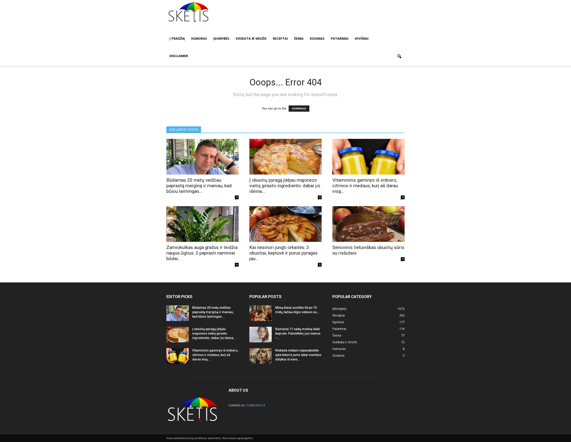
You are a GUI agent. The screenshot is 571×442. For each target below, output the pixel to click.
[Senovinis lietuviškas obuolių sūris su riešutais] (368, 224)
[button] (399, 56)
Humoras (199, 38)
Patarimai (339, 38)
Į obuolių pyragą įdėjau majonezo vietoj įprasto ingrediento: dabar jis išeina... (284, 185)
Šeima (299, 38)
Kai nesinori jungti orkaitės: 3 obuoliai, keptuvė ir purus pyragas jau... (283, 253)
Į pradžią (177, 38)
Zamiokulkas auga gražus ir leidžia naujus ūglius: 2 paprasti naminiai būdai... (202, 253)
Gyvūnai (361, 38)
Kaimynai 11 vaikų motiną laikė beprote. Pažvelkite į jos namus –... (298, 333)
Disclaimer (179, 56)
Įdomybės (221, 38)
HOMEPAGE (299, 108)
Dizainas (317, 38)
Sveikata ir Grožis (251, 38)
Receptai (280, 38)
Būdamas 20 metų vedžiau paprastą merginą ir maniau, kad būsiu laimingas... (199, 185)
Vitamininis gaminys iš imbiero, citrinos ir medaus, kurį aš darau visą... (365, 185)
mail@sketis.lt (255, 405)
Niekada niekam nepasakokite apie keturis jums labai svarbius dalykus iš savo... (298, 355)
